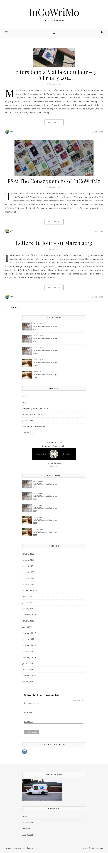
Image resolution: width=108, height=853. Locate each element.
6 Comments (97, 231)
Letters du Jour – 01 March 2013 (54, 242)
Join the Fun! (27, 420)
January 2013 (28, 681)
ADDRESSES (27, 834)
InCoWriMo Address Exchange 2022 (45, 376)
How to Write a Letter (32, 414)
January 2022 (28, 578)
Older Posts (14, 307)
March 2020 (27, 596)
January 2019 (28, 608)
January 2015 (28, 651)
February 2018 (29, 614)
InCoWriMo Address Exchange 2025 (45, 339)
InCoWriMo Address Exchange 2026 (45, 327)
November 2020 (29, 590)
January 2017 (28, 639)
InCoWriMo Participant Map (34, 426)
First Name (28, 713)
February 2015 (29, 645)
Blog (24, 402)
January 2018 (28, 620)
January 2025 (28, 560)
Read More (54, 122)
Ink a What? (27, 822)
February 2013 (29, 675)
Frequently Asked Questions (35, 408)
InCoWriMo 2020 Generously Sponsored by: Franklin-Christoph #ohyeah (54, 454)
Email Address (31, 703)
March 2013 (27, 669)
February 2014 (29, 657)
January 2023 (28, 572)
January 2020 (28, 602)
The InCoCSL (28, 432)
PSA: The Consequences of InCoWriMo (54, 180)
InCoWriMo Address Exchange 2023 (45, 363)
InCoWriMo (54, 12)
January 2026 (28, 553)
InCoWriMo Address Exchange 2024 (45, 351)
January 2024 (28, 566)
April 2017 (27, 626)
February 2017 (29, 633)
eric (12, 131)
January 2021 (28, 584)
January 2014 (28, 663)
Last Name (28, 722)
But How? (26, 828)
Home (25, 396)
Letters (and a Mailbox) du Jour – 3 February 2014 (54, 74)
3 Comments (97, 296)
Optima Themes (26, 848)
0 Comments (97, 131)
